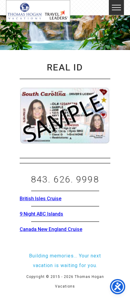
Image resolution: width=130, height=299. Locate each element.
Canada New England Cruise (51, 229)
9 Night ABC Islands (41, 214)
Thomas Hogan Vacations (38, 11)
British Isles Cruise (40, 198)
